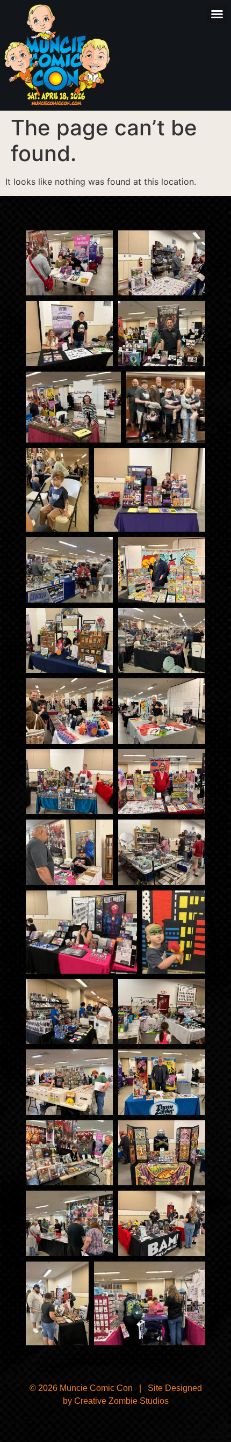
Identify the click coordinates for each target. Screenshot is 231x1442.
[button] (217, 14)
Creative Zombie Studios (121, 1400)
